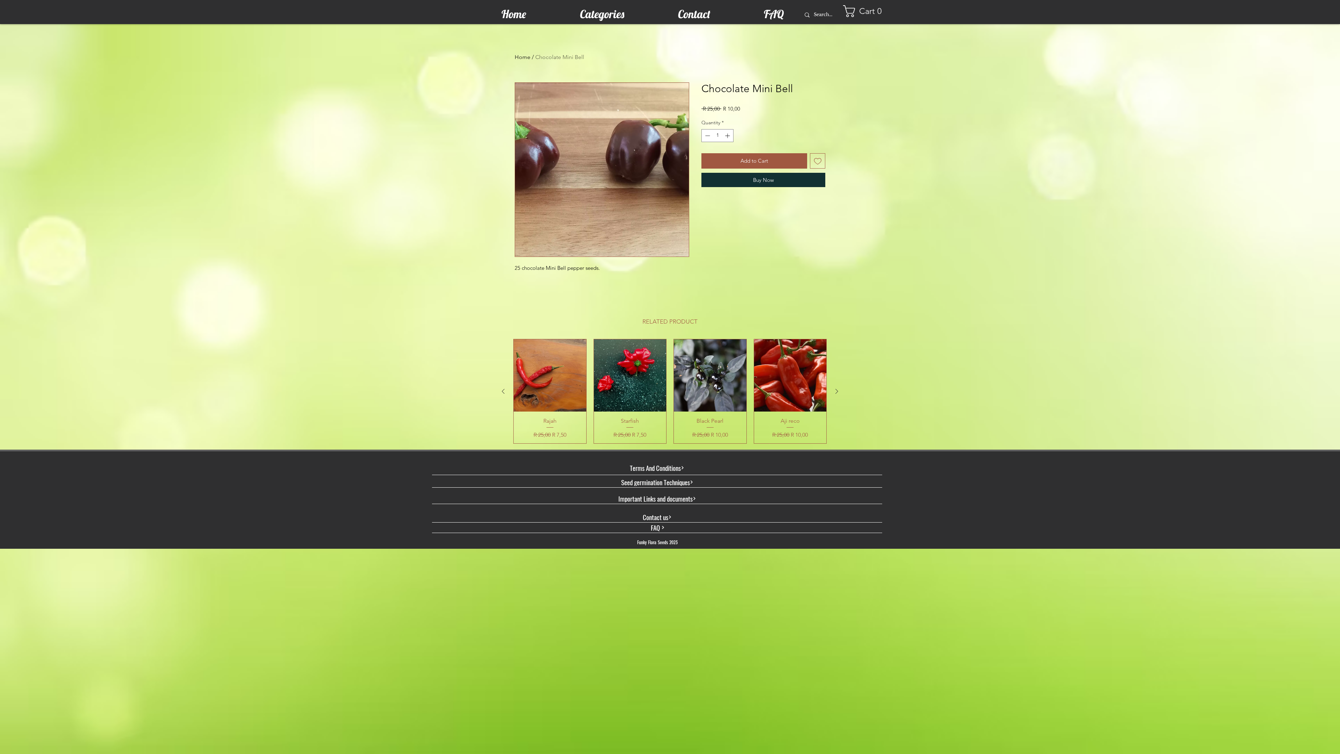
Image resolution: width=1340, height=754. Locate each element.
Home (522, 57)
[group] (670, 391)
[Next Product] (837, 391)
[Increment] (728, 136)
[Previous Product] (503, 391)
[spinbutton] (717, 136)
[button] (865, 11)
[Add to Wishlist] (818, 161)
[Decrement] (706, 136)
